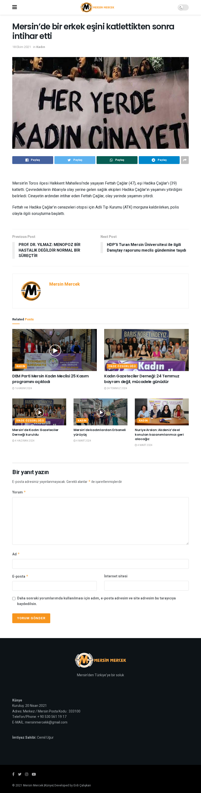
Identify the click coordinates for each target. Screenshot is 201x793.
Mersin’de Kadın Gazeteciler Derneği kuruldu (35, 432)
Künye (49, 785)
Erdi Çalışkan (82, 785)
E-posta (20, 576)
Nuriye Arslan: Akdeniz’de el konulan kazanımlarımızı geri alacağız (159, 434)
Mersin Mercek (64, 284)
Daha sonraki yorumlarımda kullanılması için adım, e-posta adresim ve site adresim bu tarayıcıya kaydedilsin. (96, 601)
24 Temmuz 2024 (116, 388)
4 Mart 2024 (83, 441)
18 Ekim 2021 (21, 47)
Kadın (40, 47)
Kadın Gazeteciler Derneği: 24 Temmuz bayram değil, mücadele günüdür (141, 378)
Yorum (19, 492)
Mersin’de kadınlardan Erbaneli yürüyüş (100, 432)
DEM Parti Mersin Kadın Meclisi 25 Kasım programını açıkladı (50, 378)
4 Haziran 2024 (24, 441)
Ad (16, 554)
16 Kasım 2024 (23, 388)
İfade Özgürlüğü (122, 366)
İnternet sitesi (115, 576)
